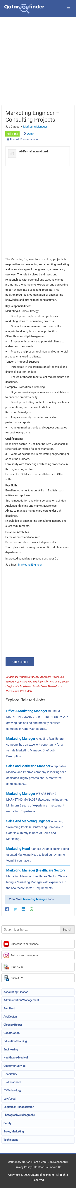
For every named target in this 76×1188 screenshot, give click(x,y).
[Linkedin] (23, 909)
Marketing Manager (35, 126)
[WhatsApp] (31, 909)
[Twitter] (15, 909)
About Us (55, 1167)
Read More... (27, 691)
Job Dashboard (57, 1162)
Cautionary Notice (19, 1162)
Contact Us (41, 1167)
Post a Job (39, 1162)
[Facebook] (7, 909)
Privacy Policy (23, 1167)
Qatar (30, 133)
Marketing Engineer (30, 564)
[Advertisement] (38, 65)
